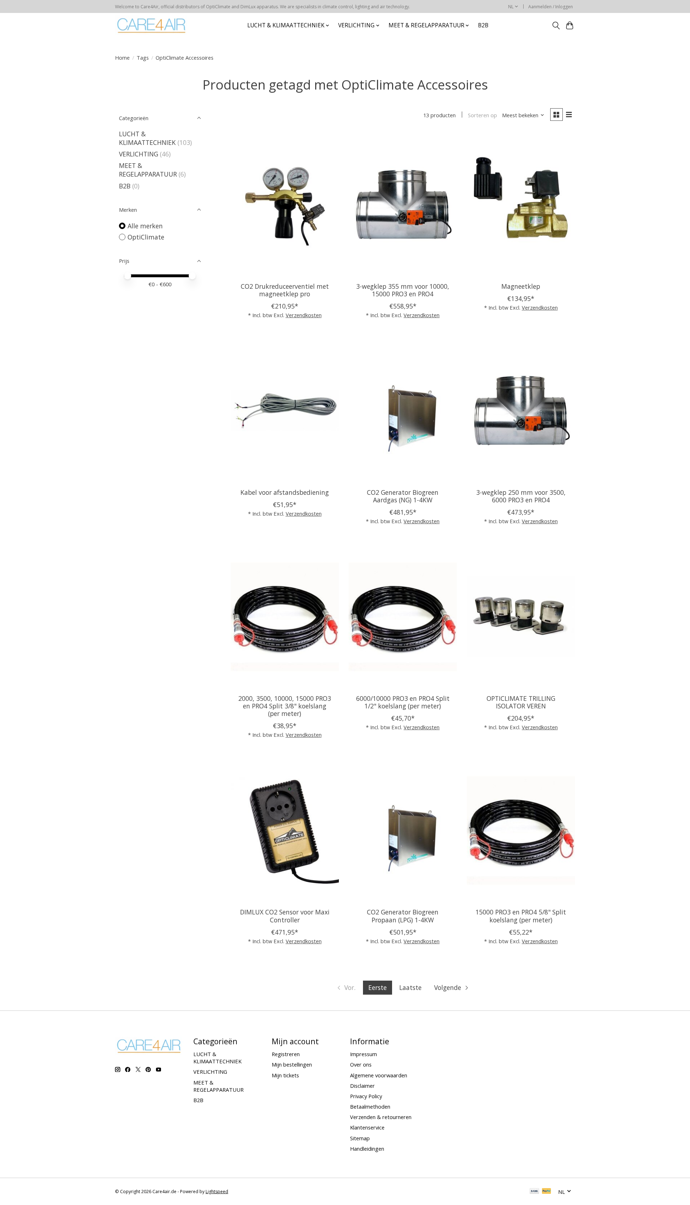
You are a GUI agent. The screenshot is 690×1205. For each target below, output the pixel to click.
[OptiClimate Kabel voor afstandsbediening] (285, 411)
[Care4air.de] (151, 25)
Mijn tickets (285, 1075)
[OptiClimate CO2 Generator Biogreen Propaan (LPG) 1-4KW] (403, 830)
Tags (143, 57)
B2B (483, 25)
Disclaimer (362, 1085)
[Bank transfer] (534, 1191)
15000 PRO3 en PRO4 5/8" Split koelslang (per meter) (520, 916)
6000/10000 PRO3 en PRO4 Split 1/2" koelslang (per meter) (403, 702)
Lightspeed (217, 1191)
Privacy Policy (366, 1096)
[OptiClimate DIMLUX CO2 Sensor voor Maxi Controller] (285, 830)
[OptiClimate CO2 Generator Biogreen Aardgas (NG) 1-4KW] (403, 411)
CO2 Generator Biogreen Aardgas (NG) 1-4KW (402, 496)
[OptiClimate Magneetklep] (521, 205)
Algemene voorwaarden (378, 1075)
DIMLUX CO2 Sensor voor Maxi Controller (285, 916)
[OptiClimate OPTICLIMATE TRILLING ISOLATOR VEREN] (521, 617)
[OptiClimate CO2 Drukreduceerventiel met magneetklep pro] (285, 205)
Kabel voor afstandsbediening (284, 492)
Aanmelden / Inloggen (550, 7)
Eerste (377, 987)
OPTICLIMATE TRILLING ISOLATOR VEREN (521, 702)
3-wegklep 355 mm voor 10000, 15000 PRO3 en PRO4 (402, 290)
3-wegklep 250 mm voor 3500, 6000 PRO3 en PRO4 (521, 496)
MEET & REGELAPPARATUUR (148, 169)
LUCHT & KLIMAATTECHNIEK (147, 138)
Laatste (410, 987)
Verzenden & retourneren (380, 1116)
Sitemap (360, 1138)
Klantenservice (367, 1127)
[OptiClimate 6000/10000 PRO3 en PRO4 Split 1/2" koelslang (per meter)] (403, 617)
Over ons (361, 1064)
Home (122, 57)
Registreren (286, 1054)
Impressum (363, 1054)
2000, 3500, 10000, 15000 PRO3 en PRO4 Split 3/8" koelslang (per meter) (284, 706)
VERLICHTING (138, 154)
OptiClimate (146, 237)
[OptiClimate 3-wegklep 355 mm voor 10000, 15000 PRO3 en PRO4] (403, 205)
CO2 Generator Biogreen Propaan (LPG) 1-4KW (402, 916)
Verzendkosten (304, 315)
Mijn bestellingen (292, 1064)
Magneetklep (520, 286)
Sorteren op (482, 115)
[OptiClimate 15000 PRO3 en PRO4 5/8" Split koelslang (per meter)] (521, 830)
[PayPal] (546, 1191)
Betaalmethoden (370, 1106)
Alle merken (145, 226)
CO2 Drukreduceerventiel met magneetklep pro (285, 290)
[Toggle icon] (556, 25)
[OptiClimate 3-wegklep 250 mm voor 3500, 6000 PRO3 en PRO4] (521, 411)
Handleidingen (367, 1148)
